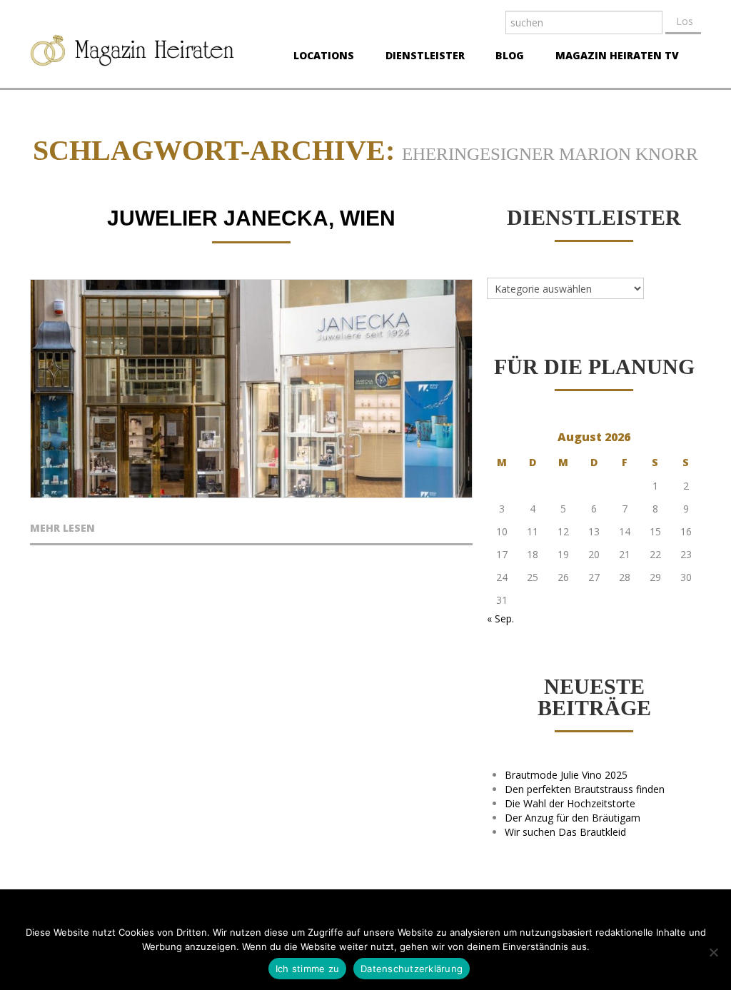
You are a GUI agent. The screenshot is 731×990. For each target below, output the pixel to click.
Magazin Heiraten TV (613, 57)
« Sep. (500, 618)
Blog (505, 57)
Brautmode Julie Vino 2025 (566, 775)
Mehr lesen (62, 529)
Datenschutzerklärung (412, 968)
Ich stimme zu (307, 968)
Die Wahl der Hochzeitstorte (570, 803)
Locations (319, 57)
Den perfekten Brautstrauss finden (585, 789)
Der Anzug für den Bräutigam (572, 817)
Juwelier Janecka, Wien (251, 218)
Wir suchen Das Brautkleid (565, 832)
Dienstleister (421, 57)
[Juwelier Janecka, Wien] (251, 388)
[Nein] (713, 952)
